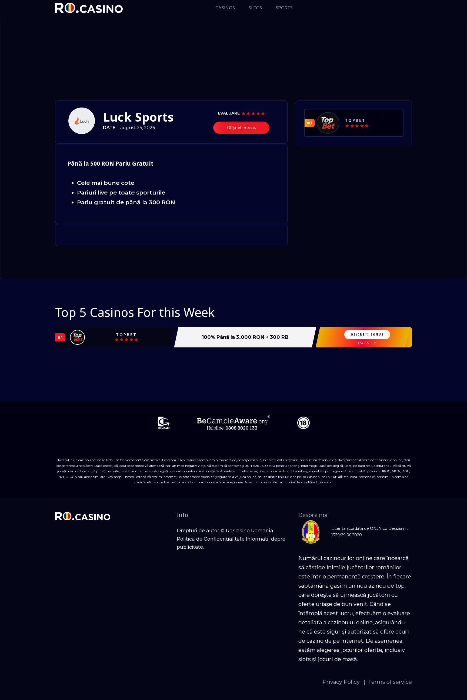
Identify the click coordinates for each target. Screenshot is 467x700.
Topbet (355, 120)
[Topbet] (328, 123)
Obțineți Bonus (241, 127)
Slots (255, 7)
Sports (284, 7)
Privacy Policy (341, 682)
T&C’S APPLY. (367, 343)
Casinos (225, 7)
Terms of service (390, 682)
